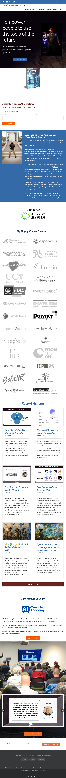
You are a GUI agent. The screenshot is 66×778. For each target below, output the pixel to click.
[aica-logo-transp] (33, 606)
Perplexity (41, 759)
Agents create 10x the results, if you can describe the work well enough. (49, 547)
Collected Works (32, 767)
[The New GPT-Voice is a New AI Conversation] (49, 417)
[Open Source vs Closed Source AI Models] (49, 474)
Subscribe (9, 123)
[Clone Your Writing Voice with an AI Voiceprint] (17, 417)
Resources (42, 767)
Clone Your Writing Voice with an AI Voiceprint (16, 431)
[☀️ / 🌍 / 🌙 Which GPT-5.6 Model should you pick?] (17, 531)
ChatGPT (24, 759)
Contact (59, 767)
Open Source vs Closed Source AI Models (47, 488)
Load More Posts (33, 584)
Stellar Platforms (56, 171)
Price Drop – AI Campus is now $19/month (16, 488)
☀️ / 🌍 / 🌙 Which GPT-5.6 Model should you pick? (16, 547)
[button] (61, 9)
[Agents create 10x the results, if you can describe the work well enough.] (49, 531)
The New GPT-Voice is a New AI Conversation (47, 431)
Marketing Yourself (20, 767)
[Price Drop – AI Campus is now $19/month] (17, 474)
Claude (33, 759)
